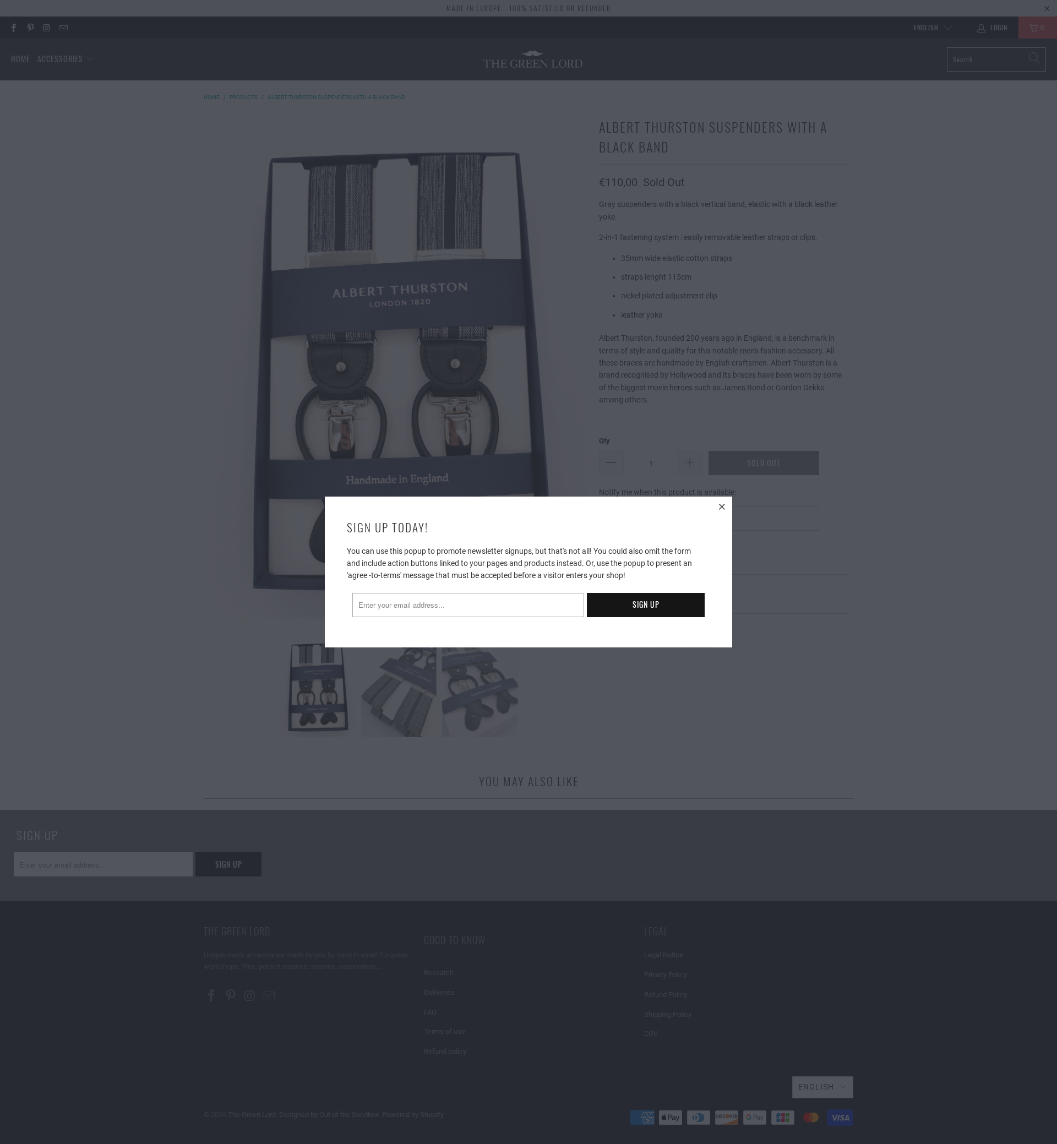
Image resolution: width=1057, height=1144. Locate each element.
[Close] (722, 506)
